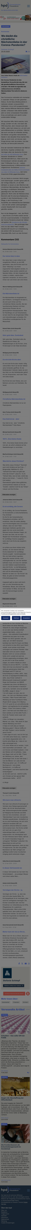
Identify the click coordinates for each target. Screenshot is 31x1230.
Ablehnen (16, 618)
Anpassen (6, 618)
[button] (28, 7)
